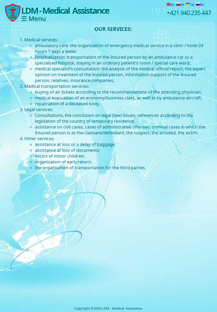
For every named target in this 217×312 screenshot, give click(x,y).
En (173, 4)
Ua (192, 4)
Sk (182, 4)
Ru (202, 4)
